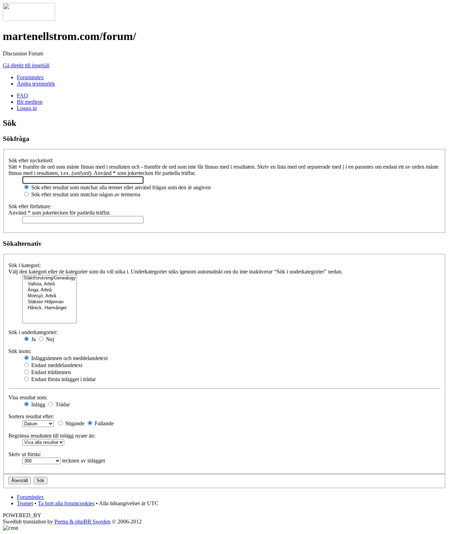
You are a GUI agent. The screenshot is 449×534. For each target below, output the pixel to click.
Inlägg (37, 404)
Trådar (62, 404)
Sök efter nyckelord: (30, 160)
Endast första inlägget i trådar (63, 379)
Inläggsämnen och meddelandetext (69, 358)
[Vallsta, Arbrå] (49, 284)
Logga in (27, 108)
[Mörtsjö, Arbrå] (49, 296)
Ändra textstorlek (36, 84)
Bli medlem (29, 102)
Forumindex (30, 77)
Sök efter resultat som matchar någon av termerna (85, 194)
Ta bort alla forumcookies (66, 503)
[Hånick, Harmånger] (49, 308)
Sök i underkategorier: (33, 332)
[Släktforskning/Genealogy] (49, 278)
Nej (49, 339)
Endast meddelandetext (56, 365)
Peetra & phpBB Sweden (82, 522)
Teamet (25, 503)
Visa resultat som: (27, 397)
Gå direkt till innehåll (26, 65)
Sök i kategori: (24, 265)
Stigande (74, 423)
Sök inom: (19, 351)
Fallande (103, 423)
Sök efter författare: (29, 206)
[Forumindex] (29, 19)
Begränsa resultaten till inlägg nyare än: (51, 436)
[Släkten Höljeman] (49, 302)
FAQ (22, 96)
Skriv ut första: (24, 454)
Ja (33, 339)
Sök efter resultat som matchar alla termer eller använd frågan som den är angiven (120, 187)
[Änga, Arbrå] (49, 290)
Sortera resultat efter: (31, 416)
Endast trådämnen (50, 372)
